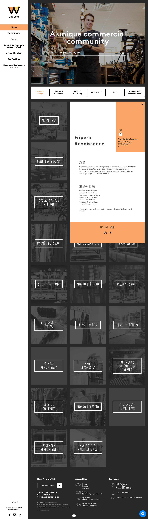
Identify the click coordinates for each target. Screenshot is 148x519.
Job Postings (14, 59)
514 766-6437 (123, 493)
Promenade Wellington (14, 12)
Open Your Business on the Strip (14, 66)
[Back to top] (74, 516)
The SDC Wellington (47, 492)
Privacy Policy (44, 495)
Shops (14, 27)
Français (14, 502)
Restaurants (14, 33)
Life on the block (14, 53)
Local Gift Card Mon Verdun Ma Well (14, 46)
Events (14, 39)
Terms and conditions (48, 497)
